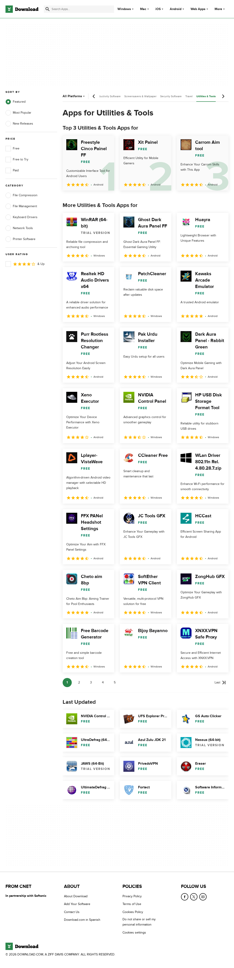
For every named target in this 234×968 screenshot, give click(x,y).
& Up (41, 264)
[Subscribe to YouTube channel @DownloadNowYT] (203, 896)
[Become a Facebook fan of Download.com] (184, 896)
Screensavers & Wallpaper (140, 96)
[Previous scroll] (93, 96)
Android (175, 9)
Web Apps (198, 9)
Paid (16, 170)
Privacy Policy (132, 896)
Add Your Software (77, 904)
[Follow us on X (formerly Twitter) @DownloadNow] (193, 896)
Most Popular (22, 113)
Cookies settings (134, 932)
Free (16, 148)
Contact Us (72, 912)
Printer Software (24, 239)
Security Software (171, 96)
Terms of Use (131, 904)
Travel (189, 96)
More (218, 9)
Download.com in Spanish (82, 920)
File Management (25, 206)
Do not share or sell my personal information (139, 921)
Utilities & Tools (206, 96)
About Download (76, 896)
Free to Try (20, 159)
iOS (158, 9)
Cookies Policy (132, 912)
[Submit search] (47, 9)
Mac (143, 9)
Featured (19, 102)
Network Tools (23, 228)
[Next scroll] (223, 96)
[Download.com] (21, 9)
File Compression (25, 195)
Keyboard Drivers (25, 217)
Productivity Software (108, 96)
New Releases (23, 124)
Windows (124, 9)
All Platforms (72, 96)
